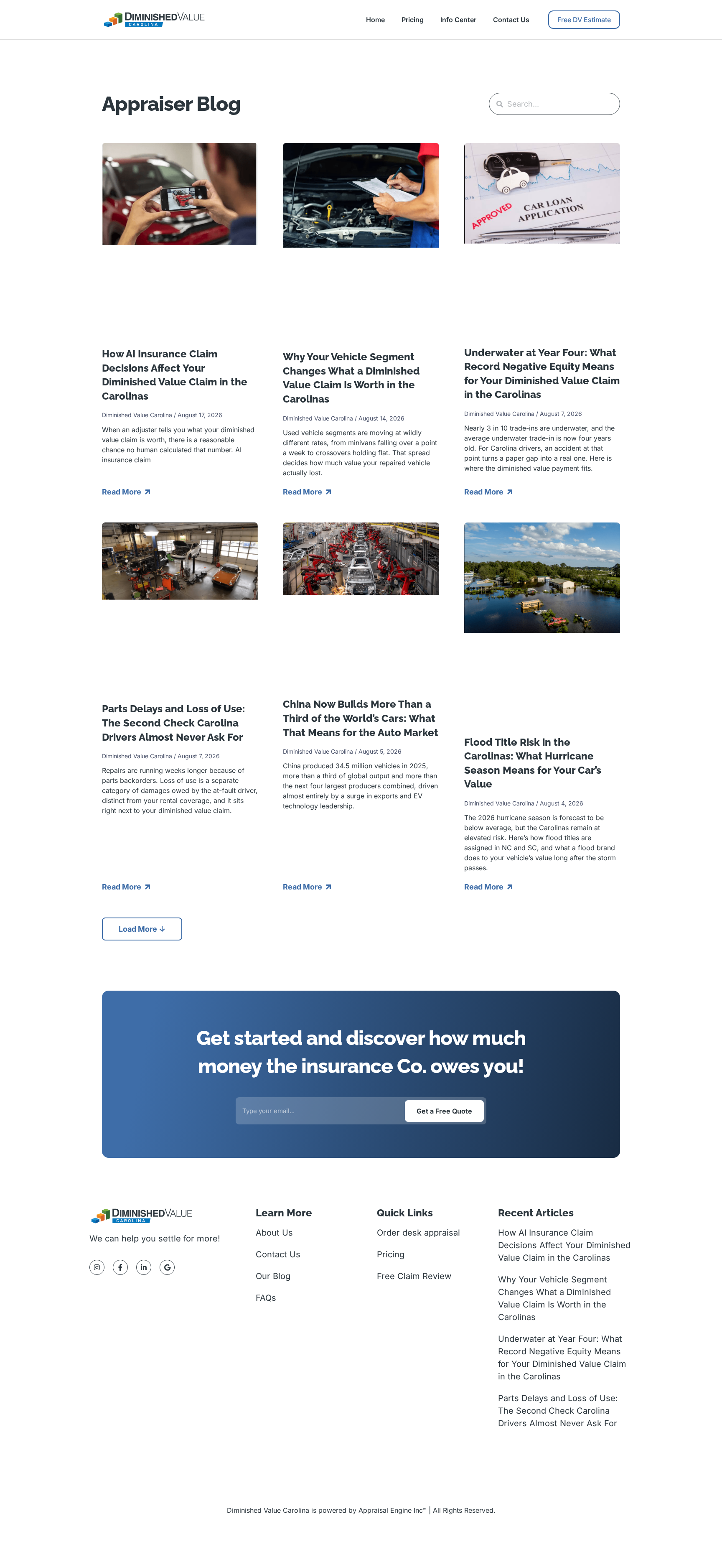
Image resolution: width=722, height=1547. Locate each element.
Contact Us (511, 19)
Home (375, 19)
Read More (122, 491)
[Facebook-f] (120, 1267)
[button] (142, 928)
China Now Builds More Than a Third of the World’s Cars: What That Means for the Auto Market (360, 718)
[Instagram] (96, 1267)
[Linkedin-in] (143, 1267)
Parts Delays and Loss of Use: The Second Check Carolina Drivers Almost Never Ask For (173, 723)
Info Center (458, 19)
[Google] (167, 1267)
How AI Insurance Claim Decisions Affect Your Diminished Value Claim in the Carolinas (564, 1245)
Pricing (413, 19)
